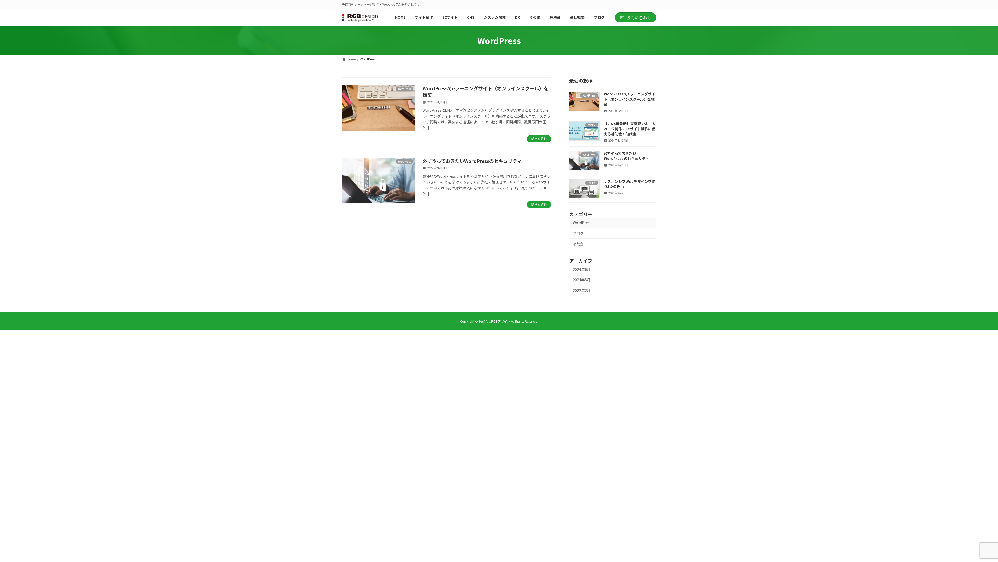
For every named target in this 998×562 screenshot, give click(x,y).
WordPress (582, 222)
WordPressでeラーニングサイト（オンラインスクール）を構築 (485, 91)
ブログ (578, 233)
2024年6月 (581, 269)
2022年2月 (581, 290)
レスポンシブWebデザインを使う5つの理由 (629, 184)
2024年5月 (581, 279)
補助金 (578, 243)
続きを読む (539, 138)
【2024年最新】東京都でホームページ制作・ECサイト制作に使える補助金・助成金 (630, 128)
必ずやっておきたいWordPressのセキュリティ (472, 160)
